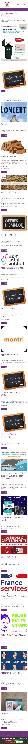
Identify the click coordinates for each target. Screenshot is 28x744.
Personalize (20, 742)
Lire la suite (4, 135)
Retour (3, 91)
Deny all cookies (11, 742)
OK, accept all (18, 740)
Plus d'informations (5, 319)
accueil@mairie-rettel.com (20, 736)
